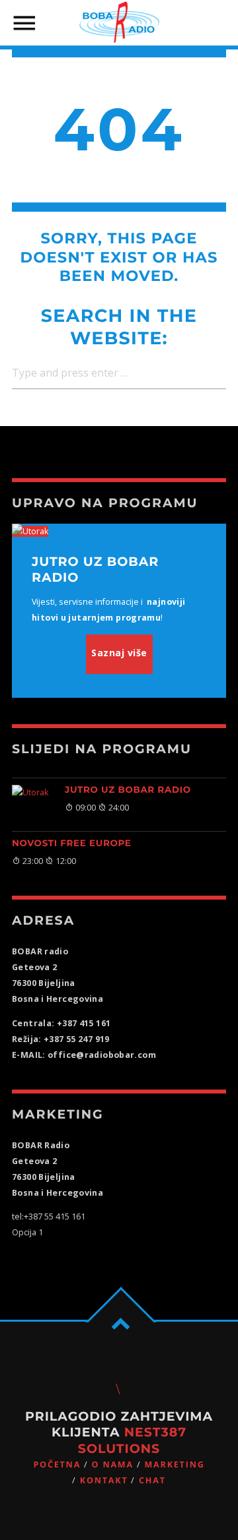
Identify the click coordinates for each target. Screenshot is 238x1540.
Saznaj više (119, 652)
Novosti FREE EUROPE (72, 843)
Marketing (174, 1464)
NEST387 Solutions (132, 1440)
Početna (57, 1464)
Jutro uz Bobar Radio (128, 790)
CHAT (152, 1480)
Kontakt (104, 1480)
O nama (113, 1464)
